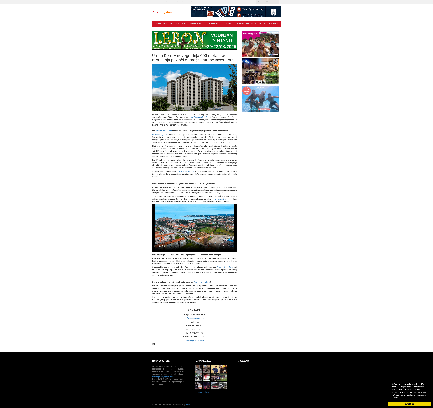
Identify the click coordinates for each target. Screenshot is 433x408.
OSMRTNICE (273, 24)
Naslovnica (161, 24)
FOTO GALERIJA (203, 360)
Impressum (158, 2)
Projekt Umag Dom (164, 131)
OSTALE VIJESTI (197, 24)
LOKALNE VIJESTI (177, 24)
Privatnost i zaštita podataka (176, 2)
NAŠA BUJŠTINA (161, 360)
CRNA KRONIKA (214, 24)
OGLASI (229, 24)
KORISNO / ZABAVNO (246, 24)
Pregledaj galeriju (203, 392)
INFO (261, 24)
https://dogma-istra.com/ (194, 340)
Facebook (243, 360)
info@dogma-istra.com (195, 318)
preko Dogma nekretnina (198, 117)
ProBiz (188, 405)
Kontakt (193, 2)
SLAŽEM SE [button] (409, 404)
